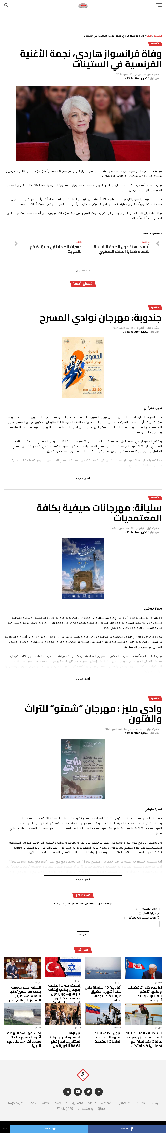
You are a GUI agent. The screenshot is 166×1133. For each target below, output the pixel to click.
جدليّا (101, 1109)
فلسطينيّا (60, 1103)
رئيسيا (154, 1103)
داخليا (92, 1103)
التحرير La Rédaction (136, 78)
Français (65, 1109)
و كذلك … (85, 1109)
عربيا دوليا (15, 1103)
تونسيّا (140, 1103)
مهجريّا (77, 1103)
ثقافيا (149, 36)
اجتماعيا (107, 1103)
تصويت (83, 934)
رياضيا (32, 1103)
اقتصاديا (124, 1103)
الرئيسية (158, 36)
